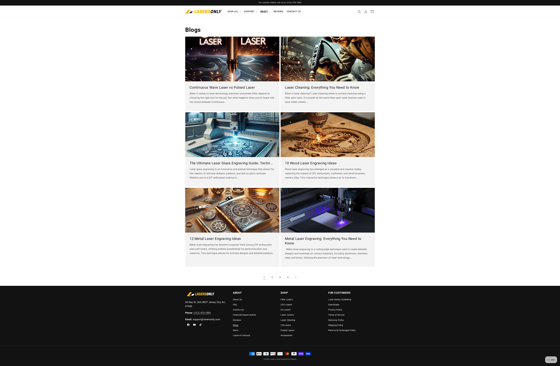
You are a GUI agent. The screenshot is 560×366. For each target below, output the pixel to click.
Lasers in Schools (241, 335)
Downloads (333, 304)
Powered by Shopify (289, 359)
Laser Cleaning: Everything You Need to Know (322, 87)
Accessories (286, 335)
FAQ (235, 304)
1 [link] (264, 277)
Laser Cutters (287, 315)
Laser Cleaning (288, 320)
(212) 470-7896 (202, 312)
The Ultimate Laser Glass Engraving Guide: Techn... (231, 163)
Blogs (235, 325)
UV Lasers (285, 310)
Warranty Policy (336, 320)
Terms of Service (336, 315)
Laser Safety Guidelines (339, 299)
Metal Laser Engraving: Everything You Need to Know (323, 241)
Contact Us (238, 310)
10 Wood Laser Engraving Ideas (310, 163)
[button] (234, 11)
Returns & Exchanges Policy (342, 330)
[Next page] (296, 277)
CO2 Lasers (286, 304)
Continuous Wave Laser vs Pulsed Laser (222, 87)
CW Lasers (286, 325)
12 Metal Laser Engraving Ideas (215, 239)
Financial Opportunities (244, 315)
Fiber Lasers (287, 299)
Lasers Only (275, 359)
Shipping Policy (335, 325)
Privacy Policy (335, 310)
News (235, 330)
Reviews (237, 320)
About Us (237, 299)
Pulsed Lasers (287, 330)
